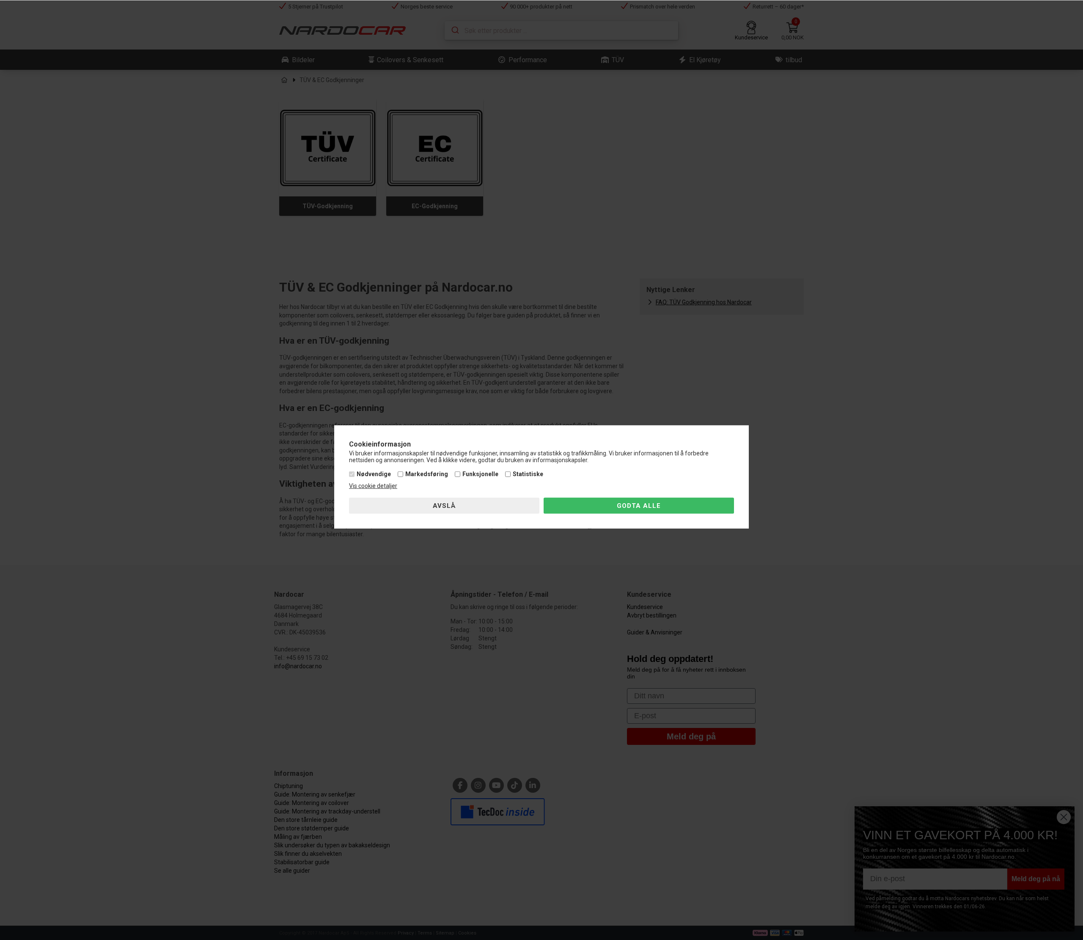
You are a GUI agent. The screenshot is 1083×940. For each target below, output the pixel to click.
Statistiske (528, 474)
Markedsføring (426, 474)
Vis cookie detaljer (373, 485)
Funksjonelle (480, 474)
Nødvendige (374, 474)
